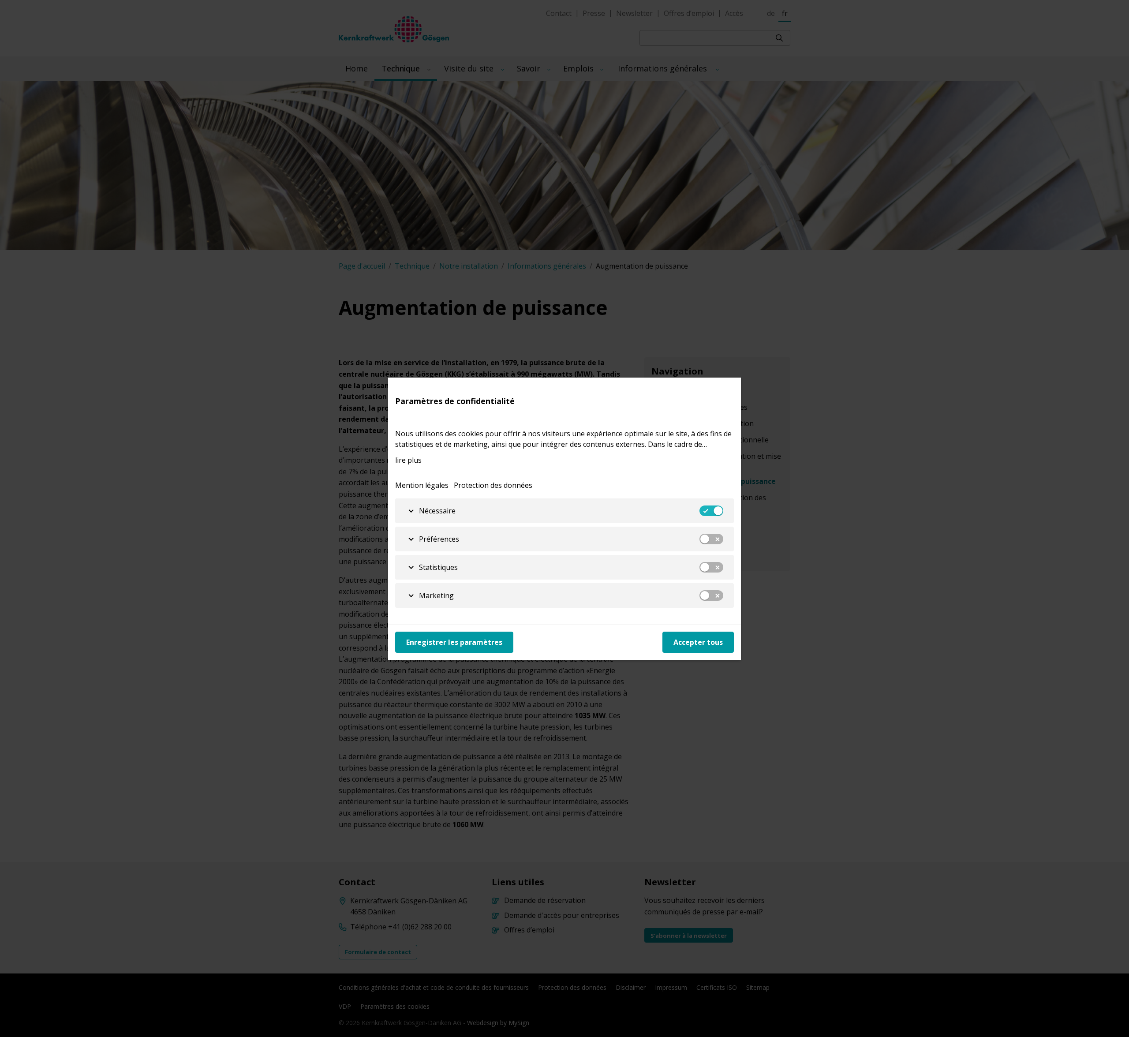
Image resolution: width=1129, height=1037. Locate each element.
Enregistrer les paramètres (454, 642)
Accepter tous (698, 642)
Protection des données (493, 485)
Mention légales (422, 485)
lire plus (408, 460)
